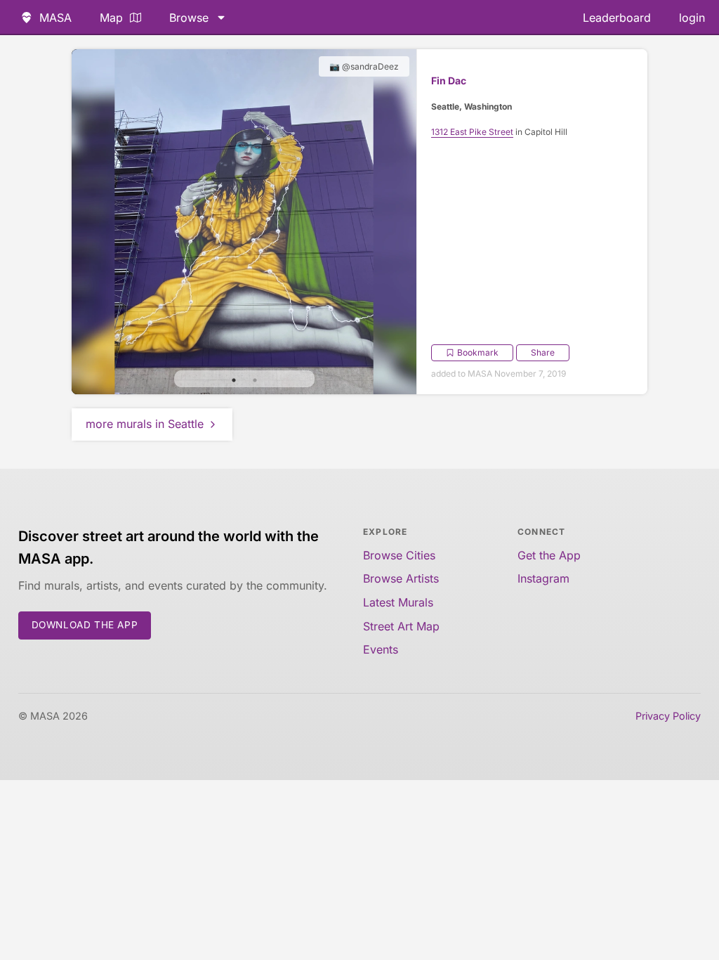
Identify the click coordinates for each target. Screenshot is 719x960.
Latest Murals (398, 602)
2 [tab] (255, 380)
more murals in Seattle (145, 424)
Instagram (543, 578)
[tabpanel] (244, 221)
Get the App (549, 555)
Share (543, 352)
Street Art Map (401, 626)
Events (380, 649)
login (692, 18)
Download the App (85, 624)
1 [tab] (234, 380)
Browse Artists (401, 578)
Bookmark (478, 352)
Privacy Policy (668, 716)
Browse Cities (399, 555)
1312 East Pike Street (472, 132)
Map (111, 18)
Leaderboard (617, 18)
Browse (189, 18)
